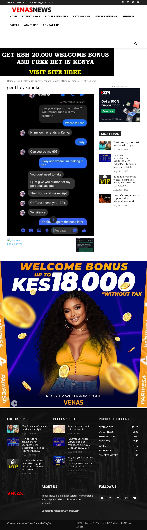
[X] (128, 3)
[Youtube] (138, 3)
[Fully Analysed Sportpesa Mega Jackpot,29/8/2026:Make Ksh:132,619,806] (59, 460)
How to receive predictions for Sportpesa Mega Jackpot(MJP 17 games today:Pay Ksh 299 (124, 161)
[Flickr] (118, 498)
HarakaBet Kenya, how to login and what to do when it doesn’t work (126, 198)
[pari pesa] (73, 406)
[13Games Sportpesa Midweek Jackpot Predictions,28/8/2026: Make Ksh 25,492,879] (59, 441)
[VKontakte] (134, 498)
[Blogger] (102, 498)
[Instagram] (123, 3)
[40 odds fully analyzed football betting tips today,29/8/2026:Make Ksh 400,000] (105, 179)
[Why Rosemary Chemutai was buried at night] (105, 145)
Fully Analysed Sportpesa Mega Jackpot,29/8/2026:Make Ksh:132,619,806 (80, 462)
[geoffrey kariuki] (50, 165)
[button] (135, 43)
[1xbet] (57, 74)
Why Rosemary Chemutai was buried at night (126, 144)
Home (10, 80)
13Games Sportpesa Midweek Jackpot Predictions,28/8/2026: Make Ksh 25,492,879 (79, 443)
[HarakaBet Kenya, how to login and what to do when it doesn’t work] (105, 198)
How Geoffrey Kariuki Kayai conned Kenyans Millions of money (47, 80)
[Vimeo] (133, 3)
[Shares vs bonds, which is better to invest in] (59, 429)
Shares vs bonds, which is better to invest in (80, 428)
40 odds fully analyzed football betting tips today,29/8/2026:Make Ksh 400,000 (124, 181)
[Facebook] (118, 3)
